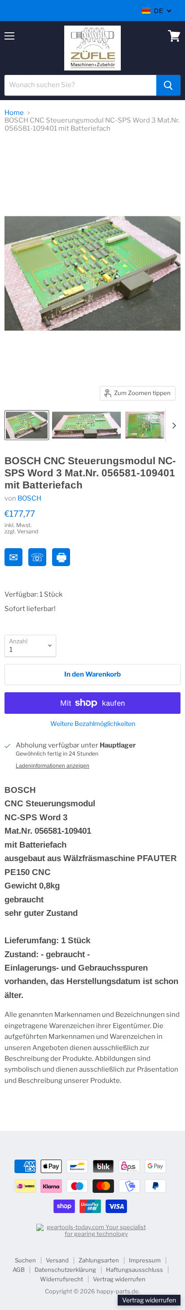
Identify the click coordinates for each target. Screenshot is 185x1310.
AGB (19, 1269)
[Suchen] (168, 85)
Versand (57, 1260)
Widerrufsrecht (61, 1279)
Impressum (145, 1260)
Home (14, 113)
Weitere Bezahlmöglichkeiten (92, 723)
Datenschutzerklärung (65, 1269)
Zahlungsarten (99, 1260)
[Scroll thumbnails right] (172, 425)
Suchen (25, 1260)
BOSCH (29, 498)
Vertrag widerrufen (119, 1279)
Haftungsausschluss (134, 1269)
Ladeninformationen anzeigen (52, 766)
